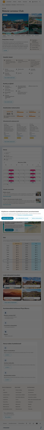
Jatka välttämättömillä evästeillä (22, 218)
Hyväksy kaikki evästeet (7, 218)
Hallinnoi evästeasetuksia (37, 218)
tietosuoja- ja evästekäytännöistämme (25, 215)
